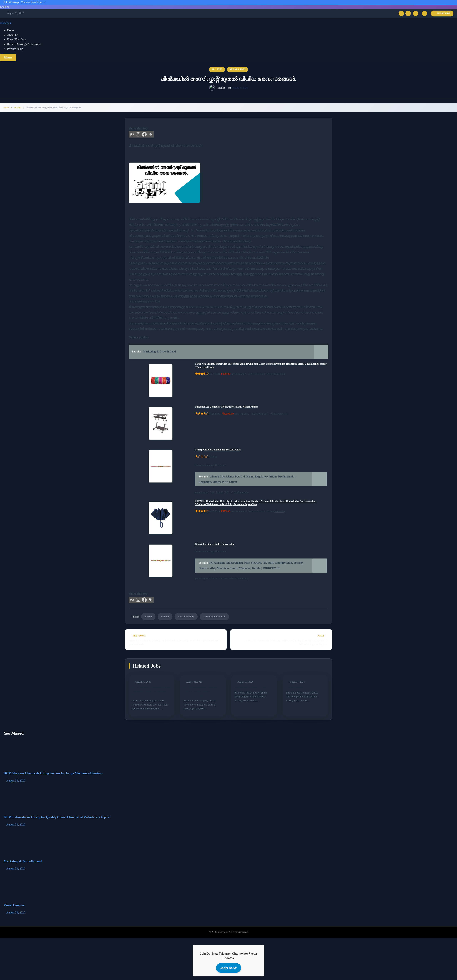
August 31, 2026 (15, 780)
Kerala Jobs (238, 69)
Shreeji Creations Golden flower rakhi (214, 544)
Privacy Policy (15, 48)
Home (10, 30)
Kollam (165, 616)
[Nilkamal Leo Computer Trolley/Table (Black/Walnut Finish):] (160, 423)
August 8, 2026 (240, 87)
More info (279, 374)
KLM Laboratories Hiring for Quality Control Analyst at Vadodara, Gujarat (201, 691)
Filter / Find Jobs (16, 39)
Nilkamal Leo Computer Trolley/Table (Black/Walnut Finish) (226, 406)
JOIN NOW (228, 968)
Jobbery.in (6, 22)
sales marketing (186, 616)
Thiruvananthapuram (214, 616)
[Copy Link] (150, 134)
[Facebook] (144, 134)
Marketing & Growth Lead (250, 687)
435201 (214, 511)
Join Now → (38, 2)
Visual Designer (295, 687)
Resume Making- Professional (24, 44)
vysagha (221, 87)
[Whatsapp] (132, 134)
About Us (12, 34)
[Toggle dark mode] (424, 13)
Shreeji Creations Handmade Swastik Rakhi (218, 449)
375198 (214, 374)
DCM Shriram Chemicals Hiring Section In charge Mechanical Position (151, 691)
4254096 (215, 413)
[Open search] (415, 13)
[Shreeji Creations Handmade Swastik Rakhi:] (160, 466)
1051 (213, 456)
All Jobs (217, 69)
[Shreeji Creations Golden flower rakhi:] (160, 561)
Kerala (148, 616)
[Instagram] (408, 13)
